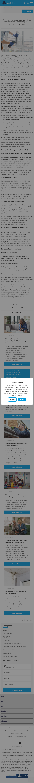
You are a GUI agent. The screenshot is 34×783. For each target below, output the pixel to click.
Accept (21, 399)
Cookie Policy (10, 391)
